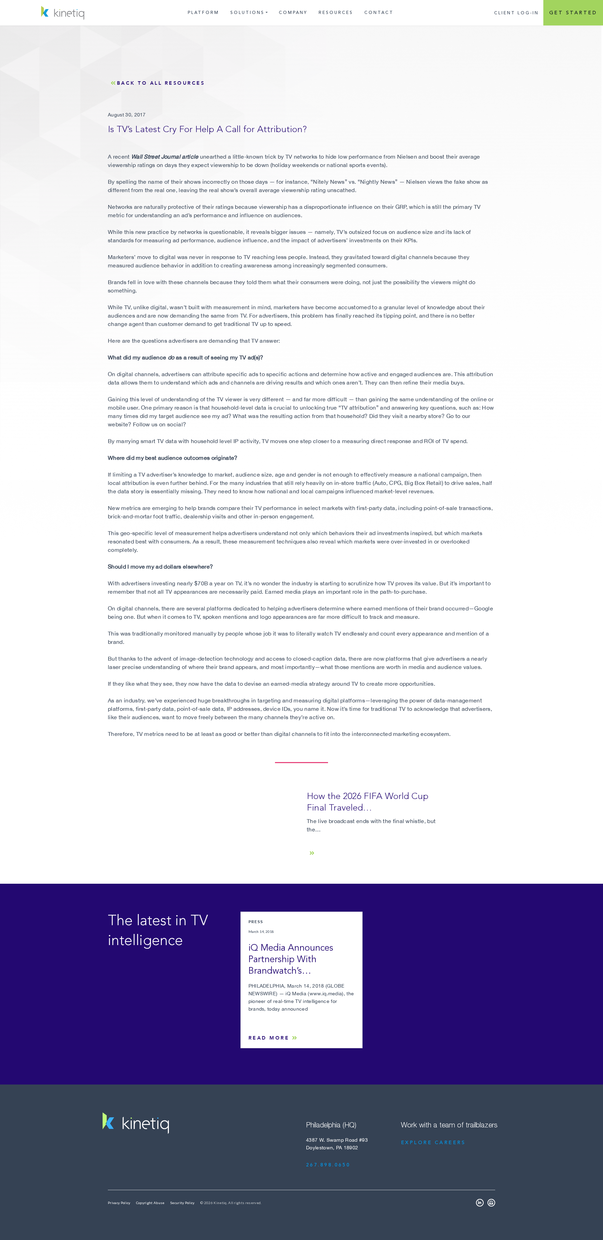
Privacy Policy (119, 1203)
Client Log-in (516, 13)
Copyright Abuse (150, 1203)
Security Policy (182, 1203)
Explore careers (433, 1142)
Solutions (247, 12)
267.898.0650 (328, 1165)
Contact (379, 12)
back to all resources (161, 83)
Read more (269, 1038)
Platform (203, 12)
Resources (336, 12)
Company (293, 12)
